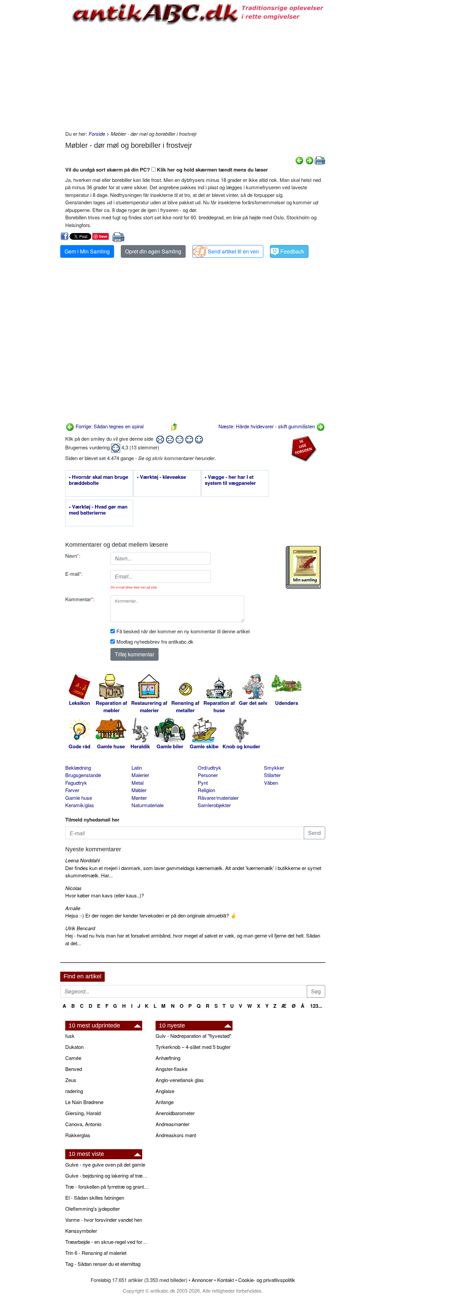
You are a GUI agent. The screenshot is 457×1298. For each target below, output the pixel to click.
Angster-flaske (171, 1068)
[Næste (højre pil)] (309, 159)
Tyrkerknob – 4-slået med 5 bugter (193, 1046)
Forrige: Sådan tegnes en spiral (109, 426)
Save (103, 236)
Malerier (140, 774)
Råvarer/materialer (218, 797)
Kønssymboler (81, 1230)
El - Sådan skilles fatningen (94, 1197)
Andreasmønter (172, 1123)
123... (316, 1005)
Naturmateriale (147, 804)
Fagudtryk (76, 782)
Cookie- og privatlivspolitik (266, 1279)
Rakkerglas (77, 1135)
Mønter (139, 797)
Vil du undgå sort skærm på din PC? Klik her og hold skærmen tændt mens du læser (166, 169)
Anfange (165, 1101)
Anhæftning (168, 1057)
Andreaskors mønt (176, 1135)
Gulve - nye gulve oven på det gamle (105, 1164)
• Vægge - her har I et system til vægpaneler (230, 480)
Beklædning (78, 767)
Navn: (72, 555)
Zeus (70, 1079)
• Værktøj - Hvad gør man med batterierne (98, 510)
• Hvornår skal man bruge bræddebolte (98, 480)
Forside (97, 133)
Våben (271, 782)
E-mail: (74, 573)
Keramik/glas (79, 804)
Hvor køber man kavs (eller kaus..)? (104, 895)
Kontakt (225, 1279)
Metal (137, 782)
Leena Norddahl (82, 860)
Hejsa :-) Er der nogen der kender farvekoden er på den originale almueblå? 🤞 (151, 915)
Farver (72, 789)
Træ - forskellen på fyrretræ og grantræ (107, 1186)
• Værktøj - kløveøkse (161, 477)
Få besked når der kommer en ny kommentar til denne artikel (183, 631)
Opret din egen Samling (153, 251)
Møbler (139, 789)
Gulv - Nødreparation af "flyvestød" (193, 1035)
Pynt (203, 782)
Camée (73, 1057)
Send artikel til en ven (233, 251)
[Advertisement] (32, 101)
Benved (73, 1068)
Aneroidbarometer (175, 1112)
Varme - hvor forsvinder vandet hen (103, 1219)
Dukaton (74, 1046)
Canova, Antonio (83, 1123)
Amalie (72, 907)
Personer (208, 774)
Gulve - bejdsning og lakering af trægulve (107, 1175)
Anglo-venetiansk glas (180, 1079)
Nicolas (73, 887)
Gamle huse (78, 797)
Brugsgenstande (83, 774)
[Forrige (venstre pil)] (299, 159)
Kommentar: (79, 599)
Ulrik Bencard (80, 928)
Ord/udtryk (209, 767)
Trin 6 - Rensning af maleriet (95, 1252)
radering (74, 1090)
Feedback (292, 251)
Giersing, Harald (83, 1112)
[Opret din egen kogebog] (303, 567)
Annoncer (202, 1279)
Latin (136, 767)
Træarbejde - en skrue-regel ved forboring (107, 1241)
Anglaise (165, 1090)
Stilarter (272, 774)
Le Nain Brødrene (84, 1101)
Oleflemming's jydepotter (92, 1208)
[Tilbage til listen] (174, 426)
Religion (206, 789)
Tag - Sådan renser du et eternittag (103, 1263)
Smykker (274, 767)
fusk (70, 1035)
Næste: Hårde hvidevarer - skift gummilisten (267, 426)
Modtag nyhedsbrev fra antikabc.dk (154, 641)
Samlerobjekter (214, 804)
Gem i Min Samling (87, 251)
